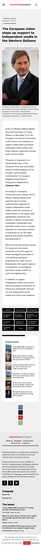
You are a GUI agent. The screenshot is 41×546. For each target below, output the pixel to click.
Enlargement (32, 310)
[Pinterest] (20, 417)
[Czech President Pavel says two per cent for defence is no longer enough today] (8, 366)
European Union (6, 322)
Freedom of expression (20, 322)
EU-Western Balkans (7, 316)
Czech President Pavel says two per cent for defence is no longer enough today (24, 366)
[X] (20, 412)
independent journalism (32, 322)
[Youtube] (16, 483)
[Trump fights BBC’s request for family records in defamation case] (8, 348)
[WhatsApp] (20, 423)
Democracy (20, 310)
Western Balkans (31, 328)
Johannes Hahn (6, 328)
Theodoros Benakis (10, 23)
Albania (8, 310)
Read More (35, 543)
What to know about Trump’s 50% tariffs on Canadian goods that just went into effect (23, 357)
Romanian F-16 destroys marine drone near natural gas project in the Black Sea (24, 375)
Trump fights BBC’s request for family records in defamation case (24, 348)
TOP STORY (6, 512)
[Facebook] (20, 407)
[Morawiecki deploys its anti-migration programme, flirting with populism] (8, 393)
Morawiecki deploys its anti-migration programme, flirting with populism (23, 394)
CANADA (4, 522)
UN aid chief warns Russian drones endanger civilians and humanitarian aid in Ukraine (23, 385)
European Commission (19, 316)
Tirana (20, 328)
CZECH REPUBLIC (7, 531)
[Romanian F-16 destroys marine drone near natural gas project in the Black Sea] (8, 375)
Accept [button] (26, 543)
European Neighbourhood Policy (32, 315)
